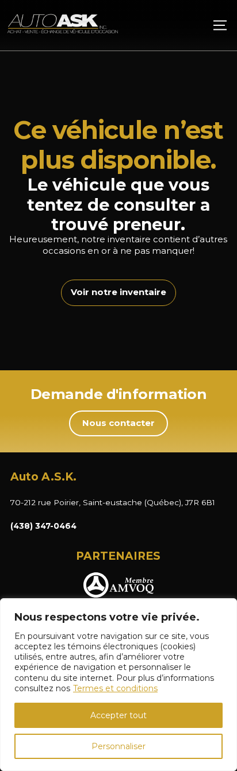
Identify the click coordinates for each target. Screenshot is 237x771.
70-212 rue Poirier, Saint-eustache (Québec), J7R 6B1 (112, 502)
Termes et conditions (115, 688)
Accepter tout (118, 715)
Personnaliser (118, 746)
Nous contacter (118, 423)
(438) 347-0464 (43, 525)
